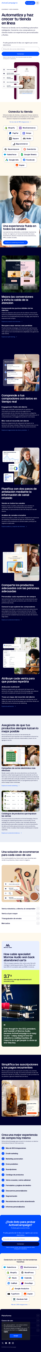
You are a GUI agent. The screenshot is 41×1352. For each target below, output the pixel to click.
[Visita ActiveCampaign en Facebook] (6, 1343)
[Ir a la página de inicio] (9, 3)
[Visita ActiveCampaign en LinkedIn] (9, 1343)
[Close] (29, 1328)
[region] (16, 1331)
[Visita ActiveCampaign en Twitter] (3, 1343)
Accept (16, 1336)
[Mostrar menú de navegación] (37, 3)
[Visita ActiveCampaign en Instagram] (13, 1343)
